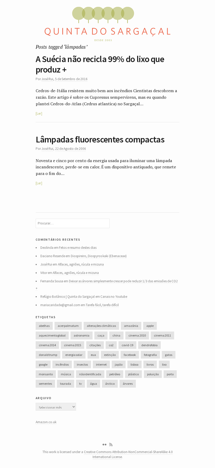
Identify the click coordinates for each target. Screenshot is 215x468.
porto (170, 374)
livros (150, 364)
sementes (45, 384)
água (93, 384)
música (66, 374)
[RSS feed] (111, 445)
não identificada (90, 374)
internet (101, 364)
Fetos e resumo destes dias (77, 247)
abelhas (44, 326)
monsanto (46, 374)
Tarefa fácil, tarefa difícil (102, 305)
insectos (82, 364)
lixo (164, 364)
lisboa (134, 364)
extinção (110, 355)
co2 (111, 345)
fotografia (150, 355)
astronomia (81, 335)
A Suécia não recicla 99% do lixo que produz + (100, 64)
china (116, 335)
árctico (110, 384)
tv (80, 384)
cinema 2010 (137, 335)
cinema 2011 (162, 335)
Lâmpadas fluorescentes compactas (100, 139)
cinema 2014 (47, 345)
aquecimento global (52, 335)
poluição (153, 374)
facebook (130, 355)
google (43, 364)
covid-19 (127, 345)
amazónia (131, 326)
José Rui (47, 79)
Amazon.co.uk (46, 422)
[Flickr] (104, 445)
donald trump (48, 355)
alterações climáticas (101, 326)
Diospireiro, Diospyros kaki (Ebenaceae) (99, 256)
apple (150, 326)
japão (118, 364)
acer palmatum (68, 326)
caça (101, 335)
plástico (133, 374)
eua (93, 355)
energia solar (73, 355)
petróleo (114, 374)
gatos (168, 355)
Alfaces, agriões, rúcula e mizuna (81, 264)
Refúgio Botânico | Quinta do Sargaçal (67, 296)
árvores (128, 384)
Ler (39, 113)
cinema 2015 (72, 345)
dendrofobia (149, 345)
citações (95, 345)
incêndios (62, 364)
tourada (65, 384)
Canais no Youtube (113, 296)
